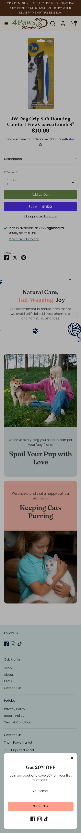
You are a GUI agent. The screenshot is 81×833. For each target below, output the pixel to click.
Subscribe (40, 806)
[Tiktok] (46, 819)
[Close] (72, 758)
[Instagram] (39, 819)
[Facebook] (32, 819)
